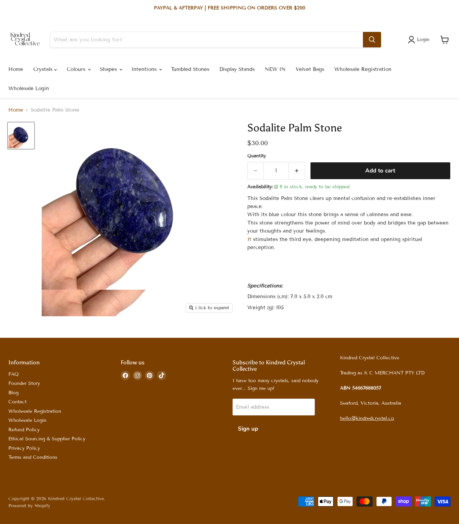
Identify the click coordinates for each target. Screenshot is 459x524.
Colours (77, 69)
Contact (17, 402)
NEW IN (275, 69)
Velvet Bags (310, 69)
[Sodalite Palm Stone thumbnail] (21, 135)
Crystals (43, 69)
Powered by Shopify (29, 506)
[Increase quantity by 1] (297, 170)
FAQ (13, 374)
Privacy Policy (24, 448)
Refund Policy (24, 430)
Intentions (144, 69)
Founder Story (24, 383)
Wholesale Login (28, 88)
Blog (13, 393)
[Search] (372, 39)
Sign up (248, 429)
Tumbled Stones (190, 69)
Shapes (109, 69)
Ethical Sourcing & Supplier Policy (46, 439)
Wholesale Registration (362, 69)
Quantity (256, 156)
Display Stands (237, 69)
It (249, 239)
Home (15, 69)
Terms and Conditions (32, 457)
